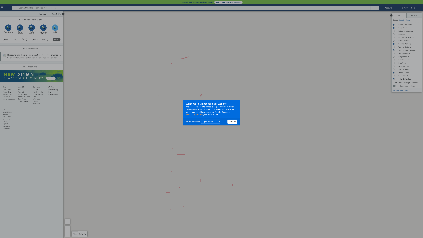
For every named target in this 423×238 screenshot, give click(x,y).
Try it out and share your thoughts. (228, 2)
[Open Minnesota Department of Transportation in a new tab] (5, 7)
